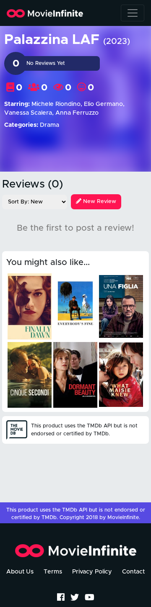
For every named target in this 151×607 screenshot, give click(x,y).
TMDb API (74, 510)
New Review (98, 201)
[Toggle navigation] (132, 13)
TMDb (49, 517)
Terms (53, 572)
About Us (20, 572)
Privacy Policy (92, 572)
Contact (133, 572)
